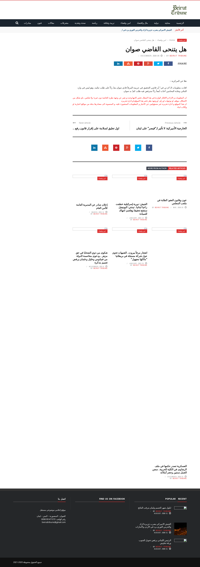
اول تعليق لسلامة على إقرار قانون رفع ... (96, 128)
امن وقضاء (126, 22)
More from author (157, 168)
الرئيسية (180, 22)
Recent (182, 498)
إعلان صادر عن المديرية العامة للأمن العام (92, 206)
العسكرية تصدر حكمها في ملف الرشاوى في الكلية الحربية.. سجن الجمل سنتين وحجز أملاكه (169, 469)
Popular (170, 498)
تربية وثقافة (109, 22)
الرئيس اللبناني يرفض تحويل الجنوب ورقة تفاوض (155, 541)
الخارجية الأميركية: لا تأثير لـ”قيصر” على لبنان (161, 128)
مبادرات (27, 22)
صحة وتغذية (80, 22)
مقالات (51, 22)
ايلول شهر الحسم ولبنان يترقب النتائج (154, 507)
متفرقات (64, 22)
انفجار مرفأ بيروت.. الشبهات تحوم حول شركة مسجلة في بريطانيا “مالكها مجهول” (129, 256)
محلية (167, 22)
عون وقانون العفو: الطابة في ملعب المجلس (172, 201)
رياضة (94, 22)
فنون (39, 22)
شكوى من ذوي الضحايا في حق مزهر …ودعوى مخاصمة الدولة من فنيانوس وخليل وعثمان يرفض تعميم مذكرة (90, 257)
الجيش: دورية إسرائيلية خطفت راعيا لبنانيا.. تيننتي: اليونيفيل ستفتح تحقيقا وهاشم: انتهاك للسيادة (131, 208)
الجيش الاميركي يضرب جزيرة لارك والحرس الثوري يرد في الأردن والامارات (140, 29)
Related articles (177, 168)
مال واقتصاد (142, 22)
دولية (156, 22)
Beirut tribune (178, 55)
